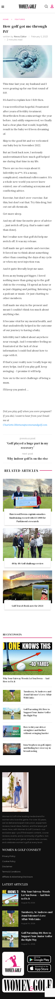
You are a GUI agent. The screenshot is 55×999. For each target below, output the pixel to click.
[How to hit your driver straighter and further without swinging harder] (12, 731)
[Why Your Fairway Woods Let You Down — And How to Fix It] (27, 658)
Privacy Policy (8, 856)
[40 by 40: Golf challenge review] (27, 544)
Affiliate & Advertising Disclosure (17, 877)
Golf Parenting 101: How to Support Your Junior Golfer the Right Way (37, 712)
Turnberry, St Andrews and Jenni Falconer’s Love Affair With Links (37, 694)
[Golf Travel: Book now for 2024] (27, 586)
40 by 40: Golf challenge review (28, 563)
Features (20, 19)
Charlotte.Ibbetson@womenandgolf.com (25, 424)
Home (6, 19)
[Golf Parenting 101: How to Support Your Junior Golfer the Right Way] (12, 713)
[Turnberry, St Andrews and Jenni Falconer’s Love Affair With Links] (12, 696)
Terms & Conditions (11, 872)
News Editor (20, 36)
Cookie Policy (8, 861)
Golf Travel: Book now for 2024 (27, 605)
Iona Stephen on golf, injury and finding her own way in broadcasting (37, 748)
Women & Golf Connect (21, 849)
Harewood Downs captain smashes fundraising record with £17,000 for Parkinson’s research (27, 518)
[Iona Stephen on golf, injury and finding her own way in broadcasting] (12, 749)
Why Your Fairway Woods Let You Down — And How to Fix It (26, 680)
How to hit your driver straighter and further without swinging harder (36, 730)
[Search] (46, 6)
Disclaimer (7, 866)
